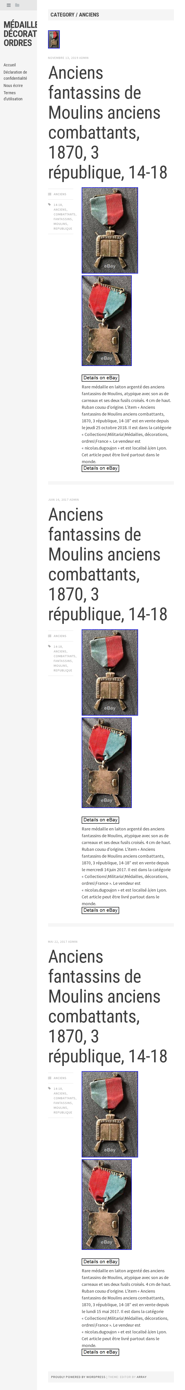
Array (142, 1377)
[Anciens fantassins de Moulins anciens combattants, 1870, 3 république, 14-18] (111, 40)
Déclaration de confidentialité (15, 75)
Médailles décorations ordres (29, 33)
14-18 (58, 205)
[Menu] (9, 5)
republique (63, 228)
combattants (65, 214)
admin (84, 58)
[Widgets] (17, 5)
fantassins (63, 219)
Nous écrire (13, 85)
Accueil (10, 65)
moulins (60, 224)
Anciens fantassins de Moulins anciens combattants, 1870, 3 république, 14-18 (108, 122)
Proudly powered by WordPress (78, 1377)
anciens (60, 194)
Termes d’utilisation (13, 95)
